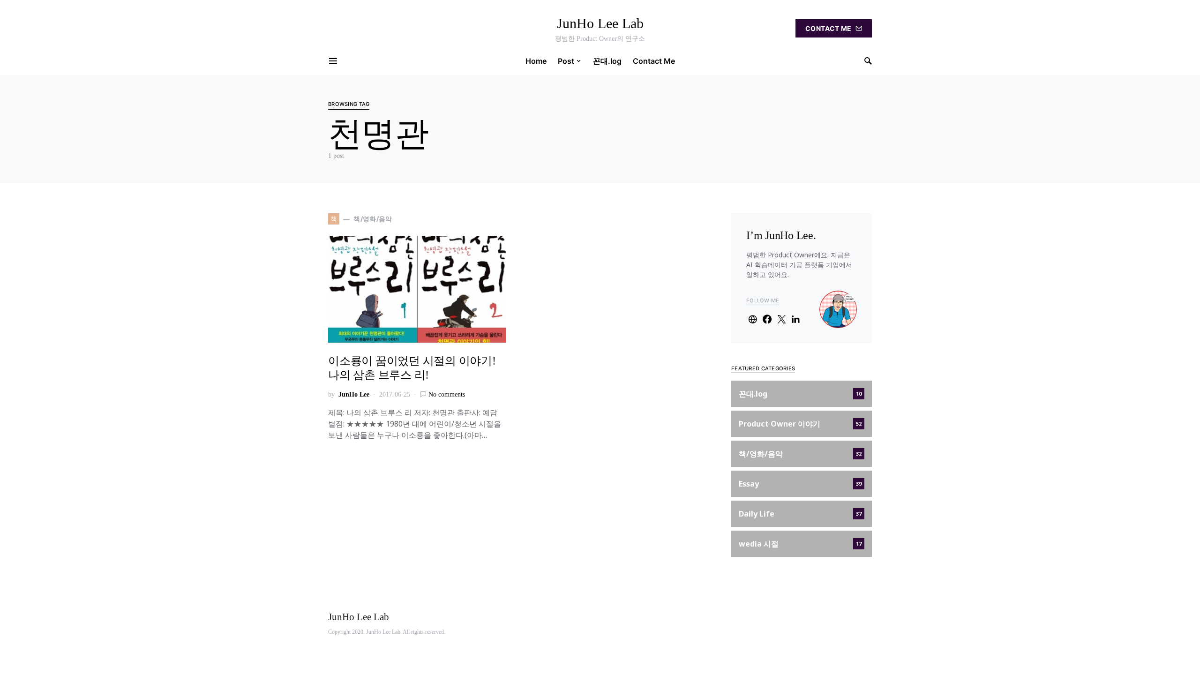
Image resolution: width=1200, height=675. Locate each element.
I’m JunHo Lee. (781, 235)
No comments (446, 394)
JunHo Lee (353, 394)
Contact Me (828, 28)
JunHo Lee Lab (600, 23)
